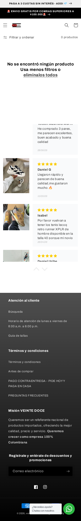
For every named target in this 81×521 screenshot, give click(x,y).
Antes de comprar (21, 371)
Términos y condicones (24, 362)
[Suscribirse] (67, 471)
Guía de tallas (18, 335)
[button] (5, 25)
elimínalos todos (40, 75)
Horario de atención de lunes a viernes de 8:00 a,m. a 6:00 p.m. (37, 324)
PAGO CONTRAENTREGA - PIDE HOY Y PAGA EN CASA (36, 383)
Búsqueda (15, 311)
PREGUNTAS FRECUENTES (28, 395)
